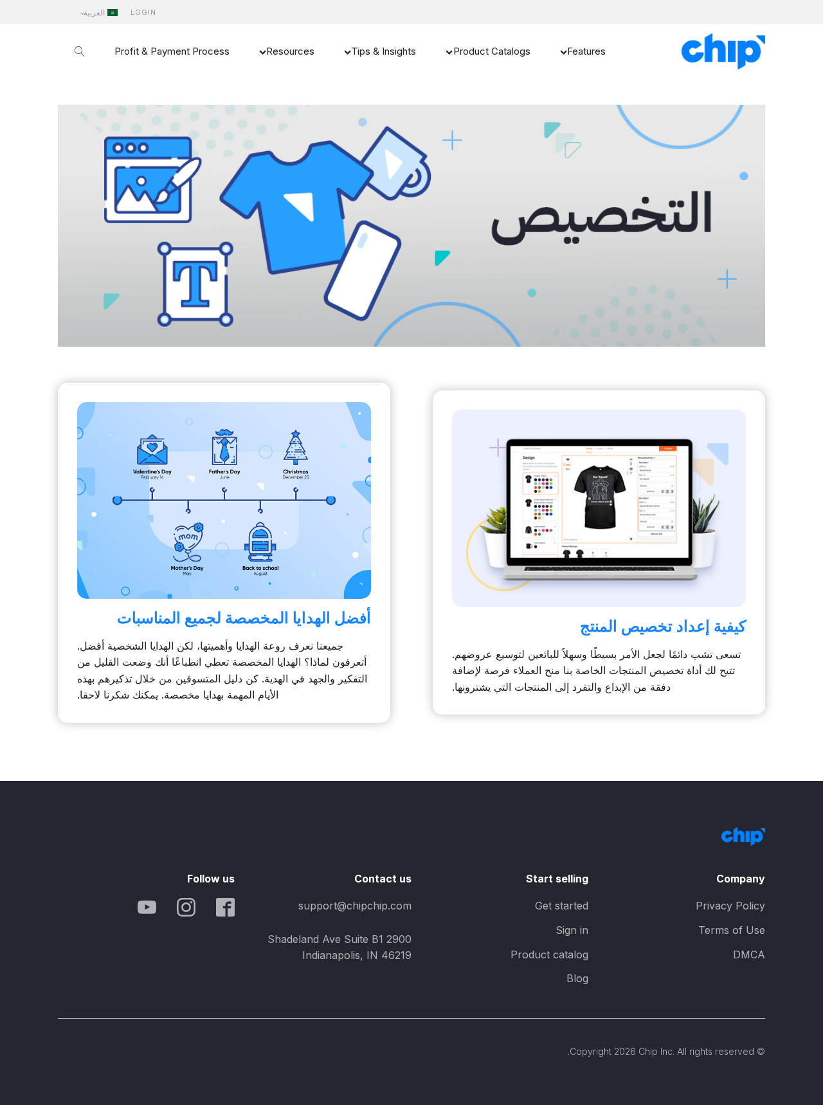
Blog (577, 978)
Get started (561, 905)
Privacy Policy (730, 905)
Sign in (572, 930)
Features (586, 51)
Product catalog (549, 954)
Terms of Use (731, 930)
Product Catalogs (491, 51)
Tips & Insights (383, 51)
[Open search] (80, 51)
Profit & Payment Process (172, 51)
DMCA (749, 954)
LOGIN (143, 12)
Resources (290, 51)
